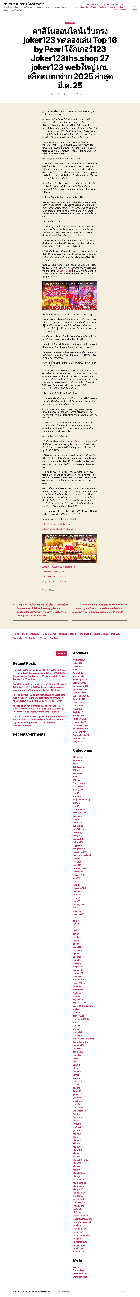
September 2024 (81, 735)
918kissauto (79, 783)
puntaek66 (78, 970)
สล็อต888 (77, 1156)
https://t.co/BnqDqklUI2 (58, 581)
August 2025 (79, 699)
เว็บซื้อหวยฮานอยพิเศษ (82, 1219)
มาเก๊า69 (77, 1127)
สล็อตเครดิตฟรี (79, 1183)
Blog (87, 4)
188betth (77, 773)
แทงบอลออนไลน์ (80, 1242)
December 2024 (80, 725)
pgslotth (77, 960)
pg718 (76, 924)
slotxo (76, 1029)
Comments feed (80, 1273)
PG (74, 917)
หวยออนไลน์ (78, 1206)
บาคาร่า (76, 1104)
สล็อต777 (77, 1153)
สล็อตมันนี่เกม (79, 1173)
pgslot (76, 944)
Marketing (80, 7)
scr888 (76, 1012)
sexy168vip (78, 1016)
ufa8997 (77, 1065)
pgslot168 (78, 947)
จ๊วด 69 (76, 1084)
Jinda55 (77, 858)
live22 (76, 881)
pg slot (76, 921)
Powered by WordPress (62, 1292)
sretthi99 (77, 1035)
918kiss (76, 780)
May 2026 (77, 670)
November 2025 (80, 689)
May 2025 (77, 709)
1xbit (75, 777)
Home (81, 4)
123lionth (77, 760)
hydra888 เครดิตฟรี (82, 855)
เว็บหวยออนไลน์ (80, 1229)
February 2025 (80, 719)
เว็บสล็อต (77, 1225)
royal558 (77, 993)
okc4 (75, 908)
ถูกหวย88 (77, 1097)
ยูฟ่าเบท (76, 1130)
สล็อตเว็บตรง (78, 1186)
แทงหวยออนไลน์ (80, 1245)
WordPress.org (80, 1277)
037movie (77, 757)
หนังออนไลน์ (78, 1199)
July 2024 (77, 742)
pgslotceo (78, 957)
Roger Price (57, 94)
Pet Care (102, 7)
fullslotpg (77, 832)
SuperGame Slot (80, 1042)
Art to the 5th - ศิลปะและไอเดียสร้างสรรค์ (24, 4)
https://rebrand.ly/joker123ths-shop (59, 529)
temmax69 (78, 1052)
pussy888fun (79, 980)
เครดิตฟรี (77, 1209)
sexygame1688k (81, 1019)
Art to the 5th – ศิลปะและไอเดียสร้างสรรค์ (35, 1292)
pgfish (76, 934)
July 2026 (77, 663)
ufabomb (77, 1071)
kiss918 (76, 878)
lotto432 (77, 894)
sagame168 (78, 999)
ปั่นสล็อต (76, 1114)
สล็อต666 (77, 1150)
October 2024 (79, 732)
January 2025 (79, 722)
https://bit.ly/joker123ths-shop (56, 524)
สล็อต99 (76, 1166)
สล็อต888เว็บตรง (80, 1160)
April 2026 (78, 673)
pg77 (75, 927)
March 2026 (78, 676)
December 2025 (80, 686)
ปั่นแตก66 (77, 1117)
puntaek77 (78, 973)
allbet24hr (78, 790)
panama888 (78, 914)
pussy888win (79, 983)
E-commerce (106, 4)
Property (111, 7)
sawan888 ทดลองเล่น (82, 1006)
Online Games (91, 7)
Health (124, 4)
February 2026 (80, 679)
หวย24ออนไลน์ (79, 1202)
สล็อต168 (77, 1140)
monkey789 (78, 904)
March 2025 (78, 715)
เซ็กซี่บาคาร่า (78, 1212)
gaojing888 (78, 839)
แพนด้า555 (78, 1248)
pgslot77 (77, 953)
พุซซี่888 (77, 1124)
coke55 (76, 819)
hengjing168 (79, 849)
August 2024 (79, 738)
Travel (115, 10)
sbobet (76, 1009)
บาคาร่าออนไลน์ (80, 1111)
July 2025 (77, 702)
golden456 (78, 842)
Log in (76, 1267)
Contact (123, 10)
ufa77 (75, 1062)
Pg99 (75, 931)
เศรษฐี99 (77, 1238)
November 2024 (80, 728)
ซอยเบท (76, 1088)
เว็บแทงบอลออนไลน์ (81, 1235)
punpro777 (78, 966)
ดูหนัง (75, 1094)
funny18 (76, 835)
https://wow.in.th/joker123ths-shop (58, 567)
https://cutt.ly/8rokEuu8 (53, 572)
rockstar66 (78, 989)
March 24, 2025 (72, 94)
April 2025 (78, 712)
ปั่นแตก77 (77, 1120)
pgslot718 (78, 950)
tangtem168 (78, 1045)
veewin (76, 1078)
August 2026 (79, 660)
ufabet (76, 1068)
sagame (76, 996)
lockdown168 (79, 888)
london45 (77, 891)
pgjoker (76, 937)
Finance (116, 4)
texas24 (77, 1055)
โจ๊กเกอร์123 (79, 441)
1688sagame (79, 767)
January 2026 (79, 683)
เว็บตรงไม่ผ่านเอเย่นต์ (82, 1222)
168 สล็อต (77, 763)
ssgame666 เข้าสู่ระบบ (83, 1039)
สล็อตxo (76, 1170)
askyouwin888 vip (81, 799)
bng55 (76, 806)
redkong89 (78, 986)
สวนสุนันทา (78, 1196)
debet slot (78, 822)
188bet (76, 770)
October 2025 (79, 692)
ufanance (77, 1075)
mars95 (76, 901)
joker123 (77, 865)
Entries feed (79, 1270)
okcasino (77, 911)
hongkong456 (79, 852)
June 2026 (78, 666)
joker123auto (79, 868)
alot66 (76, 793)
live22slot (77, 885)
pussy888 (78, 976)
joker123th (78, 872)
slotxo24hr (78, 1032)
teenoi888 (78, 1048)
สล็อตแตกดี (78, 1189)
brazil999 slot (79, 809)
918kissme (78, 786)
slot (74, 1022)
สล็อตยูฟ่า (77, 1176)
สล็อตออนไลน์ (79, 1179)
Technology (121, 7)
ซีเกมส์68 (77, 1091)
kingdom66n (79, 875)
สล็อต (75, 1137)
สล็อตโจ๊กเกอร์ (70, 22)
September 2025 (81, 696)
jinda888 (77, 862)
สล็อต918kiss (79, 1163)
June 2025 (78, 706)
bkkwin (76, 803)
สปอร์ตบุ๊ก (77, 1134)
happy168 (77, 845)
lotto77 (76, 898)
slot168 (76, 1025)
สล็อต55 (76, 1143)
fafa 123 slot (79, 829)
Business (95, 4)
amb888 (77, 796)
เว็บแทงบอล (78, 1232)
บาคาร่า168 (78, 1107)
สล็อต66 (76, 1147)
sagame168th (79, 1003)
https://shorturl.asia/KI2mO (55, 576)
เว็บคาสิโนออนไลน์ (81, 1215)
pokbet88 (77, 963)
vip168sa (77, 1081)
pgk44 (76, 940)
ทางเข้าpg (77, 1101)
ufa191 (76, 1058)
